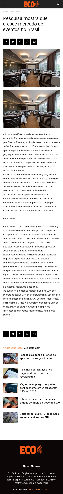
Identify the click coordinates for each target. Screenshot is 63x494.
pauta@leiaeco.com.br (39, 489)
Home (5, 11)
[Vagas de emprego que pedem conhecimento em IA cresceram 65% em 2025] (10, 388)
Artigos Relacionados (13, 348)
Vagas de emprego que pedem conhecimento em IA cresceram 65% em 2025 (38, 388)
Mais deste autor (32, 348)
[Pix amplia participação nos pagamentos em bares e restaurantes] (10, 373)
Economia (15, 11)
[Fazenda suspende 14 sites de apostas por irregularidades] (10, 358)
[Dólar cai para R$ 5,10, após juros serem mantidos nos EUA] (10, 417)
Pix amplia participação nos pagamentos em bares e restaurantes (36, 373)
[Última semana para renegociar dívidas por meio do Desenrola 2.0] (10, 402)
